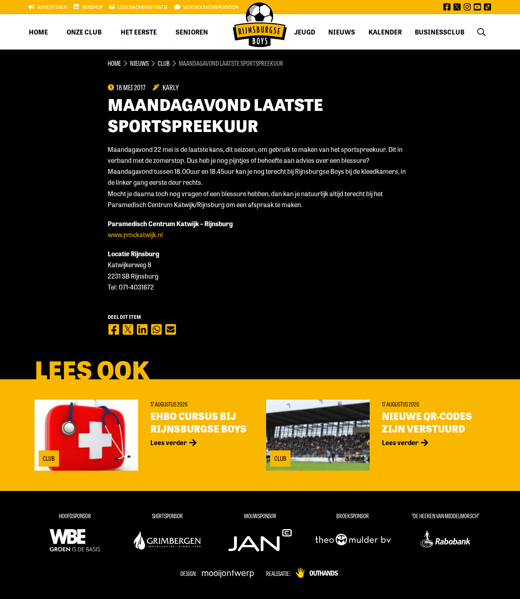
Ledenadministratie (143, 7)
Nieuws (341, 32)
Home (38, 32)
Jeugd (304, 32)
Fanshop (92, 7)
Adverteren (52, 7)
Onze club (84, 32)
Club (164, 63)
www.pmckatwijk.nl (135, 234)
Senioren (192, 32)
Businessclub (439, 32)
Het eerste (139, 32)
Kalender (385, 32)
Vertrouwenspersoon (210, 7)
